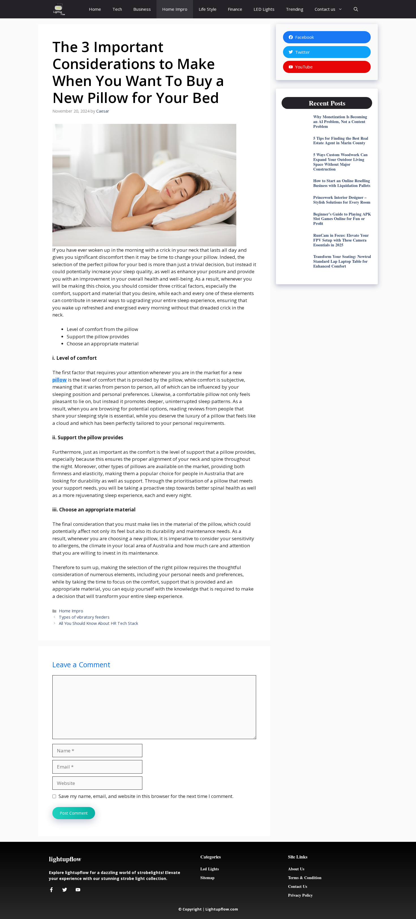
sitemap (207, 878)
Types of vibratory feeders (85, 617)
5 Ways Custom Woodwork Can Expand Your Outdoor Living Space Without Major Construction (340, 162)
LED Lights (264, 9)
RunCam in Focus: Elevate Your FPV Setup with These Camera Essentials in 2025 (341, 240)
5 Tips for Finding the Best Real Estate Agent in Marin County (340, 140)
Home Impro (174, 9)
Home (95, 9)
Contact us (325, 9)
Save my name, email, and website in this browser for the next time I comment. (146, 796)
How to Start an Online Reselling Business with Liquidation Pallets (341, 183)
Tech (117, 9)
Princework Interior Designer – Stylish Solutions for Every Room (341, 199)
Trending (294, 9)
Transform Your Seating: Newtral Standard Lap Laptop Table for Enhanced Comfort (342, 261)
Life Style (207, 9)
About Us (296, 869)
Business (142, 9)
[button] (356, 9)
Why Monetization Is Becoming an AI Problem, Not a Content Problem (340, 121)
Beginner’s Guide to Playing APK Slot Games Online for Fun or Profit (342, 219)
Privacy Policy (300, 895)
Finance (235, 9)
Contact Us (297, 886)
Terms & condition (304, 878)
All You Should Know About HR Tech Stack (98, 623)
